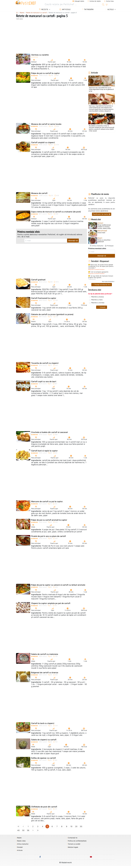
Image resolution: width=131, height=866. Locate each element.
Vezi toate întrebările (108, 281)
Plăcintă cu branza (97, 297)
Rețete (44, 9)
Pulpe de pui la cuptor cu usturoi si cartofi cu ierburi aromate (58, 585)
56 (28, 830)
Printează (110, 246)
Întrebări (89, 9)
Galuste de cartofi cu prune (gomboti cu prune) (52, 314)
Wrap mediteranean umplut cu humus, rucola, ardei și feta (104, 226)
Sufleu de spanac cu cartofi (43, 758)
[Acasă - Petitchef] (17, 12)
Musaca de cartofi (39, 193)
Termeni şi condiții (74, 844)
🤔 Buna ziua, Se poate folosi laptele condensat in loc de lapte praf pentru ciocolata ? (100, 266)
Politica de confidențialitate (77, 841)
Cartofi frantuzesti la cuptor (43, 298)
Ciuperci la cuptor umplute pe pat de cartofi (50, 603)
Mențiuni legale (73, 847)
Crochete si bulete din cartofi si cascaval (49, 432)
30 (81, 826)
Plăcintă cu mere (96, 300)
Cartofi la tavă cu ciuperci (42, 723)
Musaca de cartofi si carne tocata (46, 124)
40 (18, 830)
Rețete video (21, 841)
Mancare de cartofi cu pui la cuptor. (47, 501)
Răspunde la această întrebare (96, 269)
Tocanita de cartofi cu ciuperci (44, 363)
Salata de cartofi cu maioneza (44, 654)
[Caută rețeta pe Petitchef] (103, 4)
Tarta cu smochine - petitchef (104, 241)
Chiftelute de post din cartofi (44, 807)
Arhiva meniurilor (97, 246)
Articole (66, 9)
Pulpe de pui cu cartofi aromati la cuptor (49, 520)
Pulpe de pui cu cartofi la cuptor (45, 73)
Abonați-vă (73, 240)
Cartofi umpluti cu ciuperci (43, 142)
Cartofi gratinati (38, 280)
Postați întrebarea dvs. (102, 285)
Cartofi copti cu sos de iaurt (43, 381)
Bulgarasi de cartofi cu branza (44, 672)
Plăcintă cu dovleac (97, 303)
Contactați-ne (72, 838)
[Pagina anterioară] (23, 826)
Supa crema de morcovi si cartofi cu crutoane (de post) (56, 212)
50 (23, 830)
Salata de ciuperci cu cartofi (43, 740)
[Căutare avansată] (106, 4)
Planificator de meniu (101, 214)
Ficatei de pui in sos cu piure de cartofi (48, 536)
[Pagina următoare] (33, 830)
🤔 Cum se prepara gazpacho (98, 272)
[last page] (38, 830)
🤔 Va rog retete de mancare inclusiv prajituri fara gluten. (100, 276)
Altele (110, 9)
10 (71, 826)
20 (76, 826)
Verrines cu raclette (40, 55)
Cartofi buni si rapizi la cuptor (44, 451)
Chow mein (101, 232)
